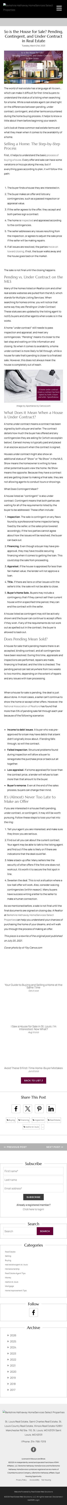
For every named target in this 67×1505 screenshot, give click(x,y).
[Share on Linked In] (51, 1108)
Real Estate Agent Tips (15, 1273)
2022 (13, 1359)
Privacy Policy (21, 1480)
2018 (13, 1384)
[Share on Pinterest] (39, 1108)
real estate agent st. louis (16, 1264)
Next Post (53, 1146)
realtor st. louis (32, 1126)
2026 (13, 1335)
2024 (13, 1347)
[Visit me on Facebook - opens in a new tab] (33, 1312)
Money (8, 1277)
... (42, 1126)
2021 (13, 1365)
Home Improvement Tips (16, 1290)
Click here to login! (33, 1209)
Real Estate (54, 1120)
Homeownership (12, 1269)
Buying (11, 1120)
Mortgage (9, 1286)
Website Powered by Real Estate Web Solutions (33, 1491)
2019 (13, 1377)
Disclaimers (57, 1496)
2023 (13, 1353)
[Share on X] (27, 1108)
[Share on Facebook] (16, 1108)
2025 (13, 1341)
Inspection (39, 1120)
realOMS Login (33, 1500)
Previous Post (16, 1146)
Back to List (32, 1080)
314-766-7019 (38, 1441)
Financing (24, 1120)
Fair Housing (46, 1480)
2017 (12, 1390)
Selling (8, 1256)
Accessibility (35, 1480)
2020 (13, 1371)
